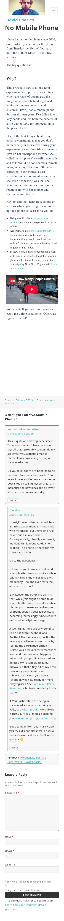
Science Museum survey (40, 230)
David (13, 510)
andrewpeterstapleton (23, 429)
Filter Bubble (30, 709)
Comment (12, 793)
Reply (12, 500)
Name (9, 837)
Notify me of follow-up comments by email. (28, 881)
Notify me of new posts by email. (23, 890)
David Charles (20, 19)
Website (10, 864)
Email (9, 850)
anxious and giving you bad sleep (35, 718)
